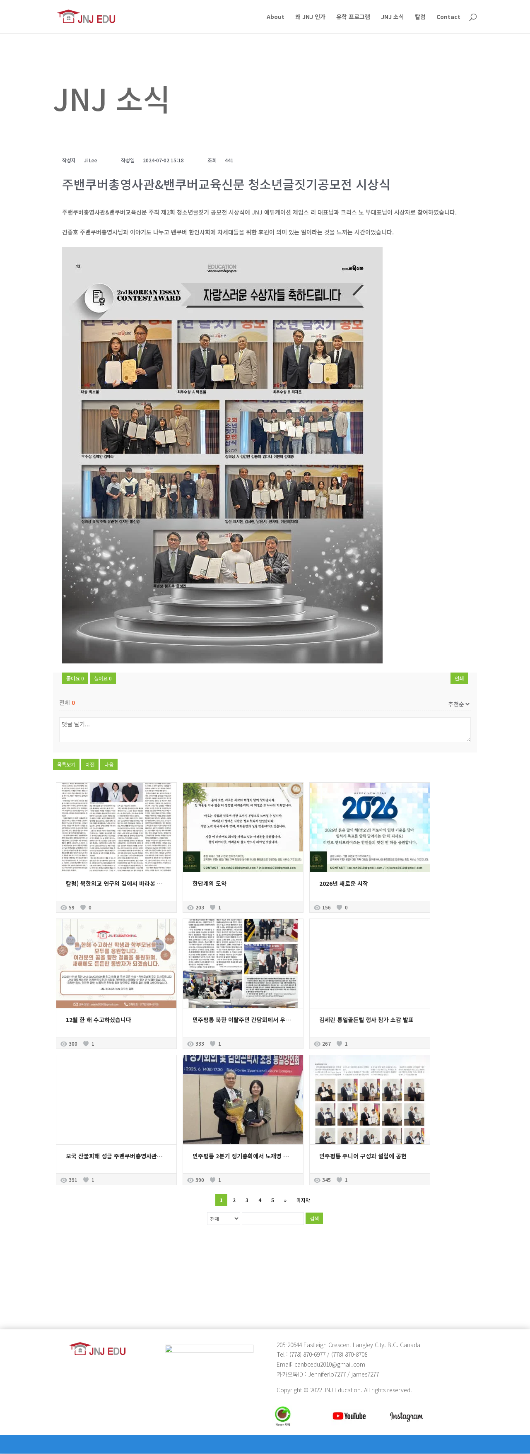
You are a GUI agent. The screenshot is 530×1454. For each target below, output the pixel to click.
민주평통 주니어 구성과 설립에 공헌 (363, 1156)
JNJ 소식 (392, 17)
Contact (448, 17)
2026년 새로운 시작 (343, 883)
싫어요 (103, 678)
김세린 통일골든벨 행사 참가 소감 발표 (366, 1019)
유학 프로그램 (353, 17)
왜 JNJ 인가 (310, 17)
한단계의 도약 (209, 883)
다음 (108, 764)
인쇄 (459, 678)
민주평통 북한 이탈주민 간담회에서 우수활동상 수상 (256, 1019)
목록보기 (66, 764)
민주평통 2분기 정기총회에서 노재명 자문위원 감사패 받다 (264, 1156)
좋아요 (75, 678)
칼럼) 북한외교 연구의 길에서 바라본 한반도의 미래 (128, 883)
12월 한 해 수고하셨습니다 (98, 1019)
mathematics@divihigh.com (95, 1292)
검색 (314, 1218)
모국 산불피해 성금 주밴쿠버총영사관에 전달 (120, 1156)
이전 (89, 764)
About (275, 17)
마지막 (303, 1199)
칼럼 (420, 17)
